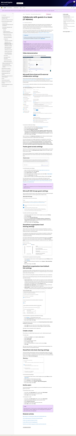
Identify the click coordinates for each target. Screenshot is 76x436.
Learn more (43, 38)
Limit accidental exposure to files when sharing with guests (33, 418)
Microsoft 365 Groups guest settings (68, 20)
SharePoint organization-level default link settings (68, 23)
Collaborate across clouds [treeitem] (8, 49)
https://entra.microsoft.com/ (43, 126)
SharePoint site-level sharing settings (68, 26)
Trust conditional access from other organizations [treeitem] (8, 53)
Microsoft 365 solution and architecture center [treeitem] (6, 18)
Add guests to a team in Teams (44, 32)
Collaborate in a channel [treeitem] (8, 45)
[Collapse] (13, 13)
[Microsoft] (1, 7)
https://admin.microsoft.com (44, 170)
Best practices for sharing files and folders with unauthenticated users (34, 416)
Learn (24, 14)
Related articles (65, 28)
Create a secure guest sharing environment (30, 420)
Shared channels (26, 43)
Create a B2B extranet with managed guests (30, 422)
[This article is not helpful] (71, 31)
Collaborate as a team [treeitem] (8, 43)
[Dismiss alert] (74, 1)
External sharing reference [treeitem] (8, 61)
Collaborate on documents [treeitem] (8, 40)
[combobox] (7, 15)
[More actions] (52, 14)
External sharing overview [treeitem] (8, 35)
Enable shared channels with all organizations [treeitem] (8, 48)
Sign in (74, 7)
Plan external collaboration (31, 48)
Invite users (65, 27)
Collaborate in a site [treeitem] (7, 42)
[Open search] (72, 7)
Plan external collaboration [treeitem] (8, 37)
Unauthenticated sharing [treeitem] (7, 59)
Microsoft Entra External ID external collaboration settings (68, 17)
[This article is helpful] (70, 31)
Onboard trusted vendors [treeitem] (8, 51)
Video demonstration (66, 15)
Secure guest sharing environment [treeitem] (7, 58)
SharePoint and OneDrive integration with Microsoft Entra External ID (34, 424)
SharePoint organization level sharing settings (69, 22)
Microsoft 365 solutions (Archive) (35, 14)
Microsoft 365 (28, 14)
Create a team (65, 25)
